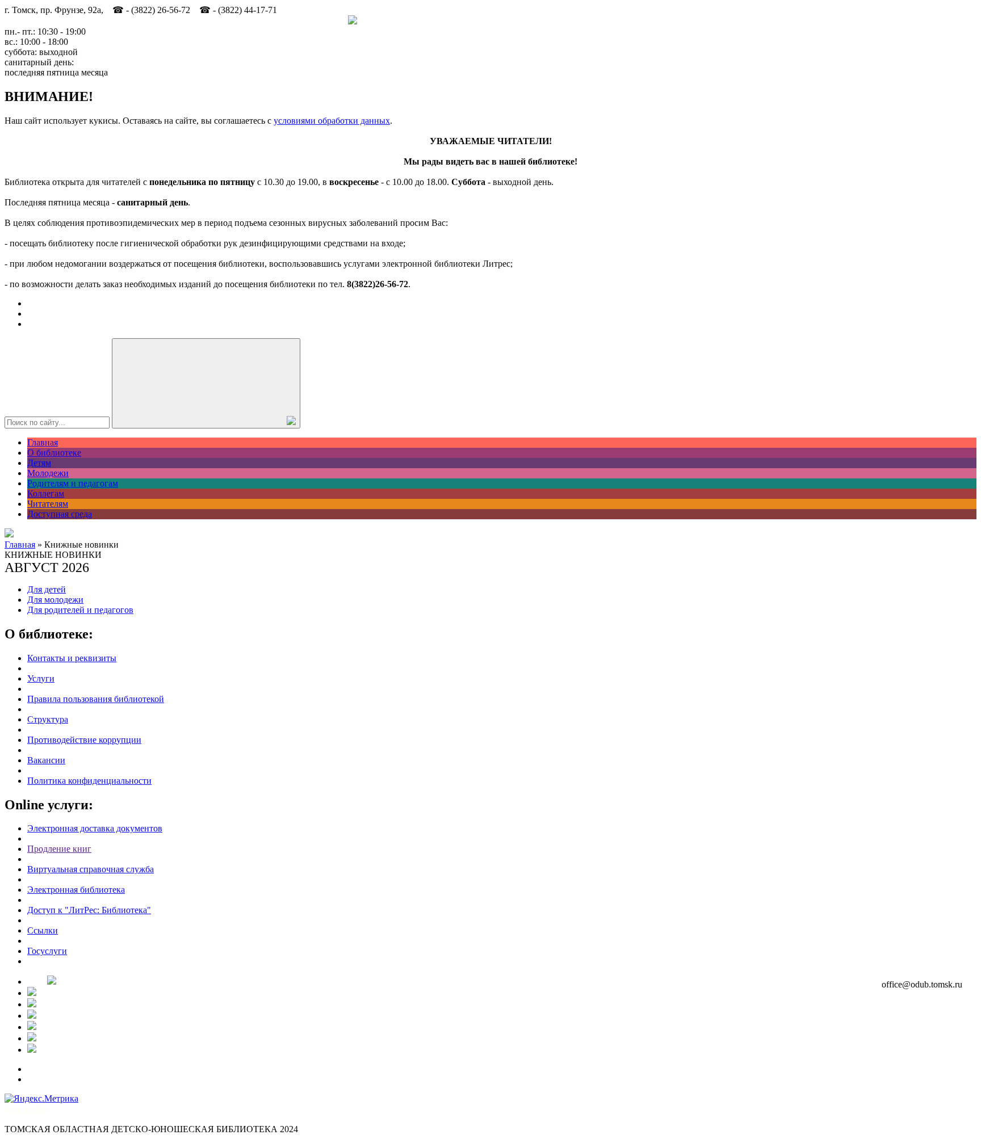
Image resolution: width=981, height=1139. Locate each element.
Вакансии (46, 760)
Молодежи (48, 473)
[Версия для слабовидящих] (9, 534)
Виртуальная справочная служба (90, 869)
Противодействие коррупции (84, 740)
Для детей (46, 589)
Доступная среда (59, 514)
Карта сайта (28, 1108)
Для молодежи (55, 599)
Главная (42, 442)
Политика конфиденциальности (89, 780)
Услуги (40, 678)
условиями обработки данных (332, 120)
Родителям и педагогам (72, 483)
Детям (39, 463)
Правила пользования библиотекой (95, 699)
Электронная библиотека (76, 889)
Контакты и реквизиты (71, 658)
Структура (47, 719)
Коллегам (45, 493)
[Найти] (206, 383)
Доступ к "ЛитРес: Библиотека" (89, 910)
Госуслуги (47, 951)
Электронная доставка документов (94, 828)
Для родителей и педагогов (80, 610)
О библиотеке (54, 452)
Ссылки (42, 930)
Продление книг (59, 849)
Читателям (47, 503)
